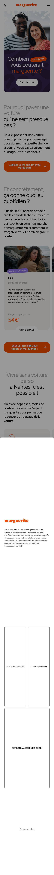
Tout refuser (38, 666)
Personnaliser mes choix (27, 748)
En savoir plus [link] (27, 829)
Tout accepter (15, 666)
